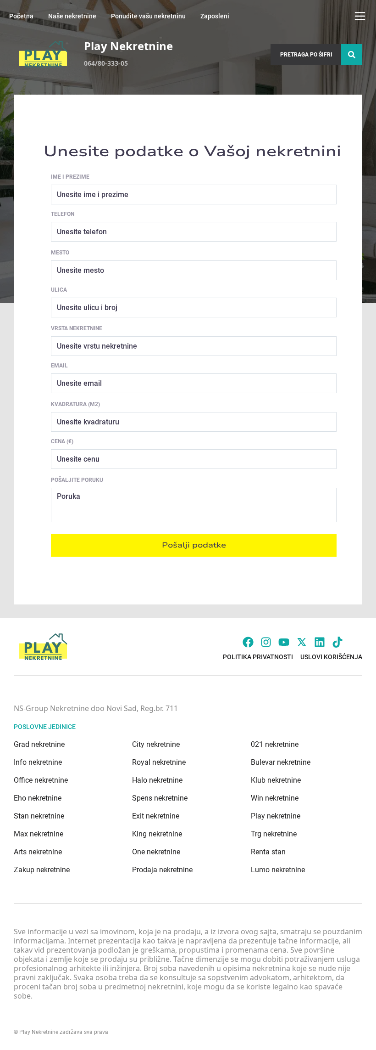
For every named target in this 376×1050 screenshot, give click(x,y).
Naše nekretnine (72, 16)
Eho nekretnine (37, 798)
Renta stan (268, 851)
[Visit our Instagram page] (265, 642)
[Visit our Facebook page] (248, 642)
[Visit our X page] (301, 642)
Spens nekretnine (160, 798)
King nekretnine (157, 834)
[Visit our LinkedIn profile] (319, 642)
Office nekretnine (41, 780)
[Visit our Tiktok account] (337, 642)
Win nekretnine (275, 798)
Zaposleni (214, 16)
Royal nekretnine (159, 762)
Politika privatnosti (258, 656)
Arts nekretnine (38, 851)
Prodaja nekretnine (162, 869)
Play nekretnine (275, 816)
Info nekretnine (38, 762)
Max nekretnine (38, 834)
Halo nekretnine (157, 780)
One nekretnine (156, 851)
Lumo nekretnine (278, 869)
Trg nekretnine (274, 834)
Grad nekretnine (39, 744)
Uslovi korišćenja (331, 656)
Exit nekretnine (155, 816)
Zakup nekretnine (42, 869)
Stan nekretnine (39, 816)
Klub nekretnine (276, 780)
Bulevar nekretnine (280, 762)
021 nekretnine (275, 744)
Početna (21, 16)
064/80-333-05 (106, 63)
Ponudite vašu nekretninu (148, 16)
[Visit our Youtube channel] (283, 642)
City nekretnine (156, 744)
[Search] (351, 54)
